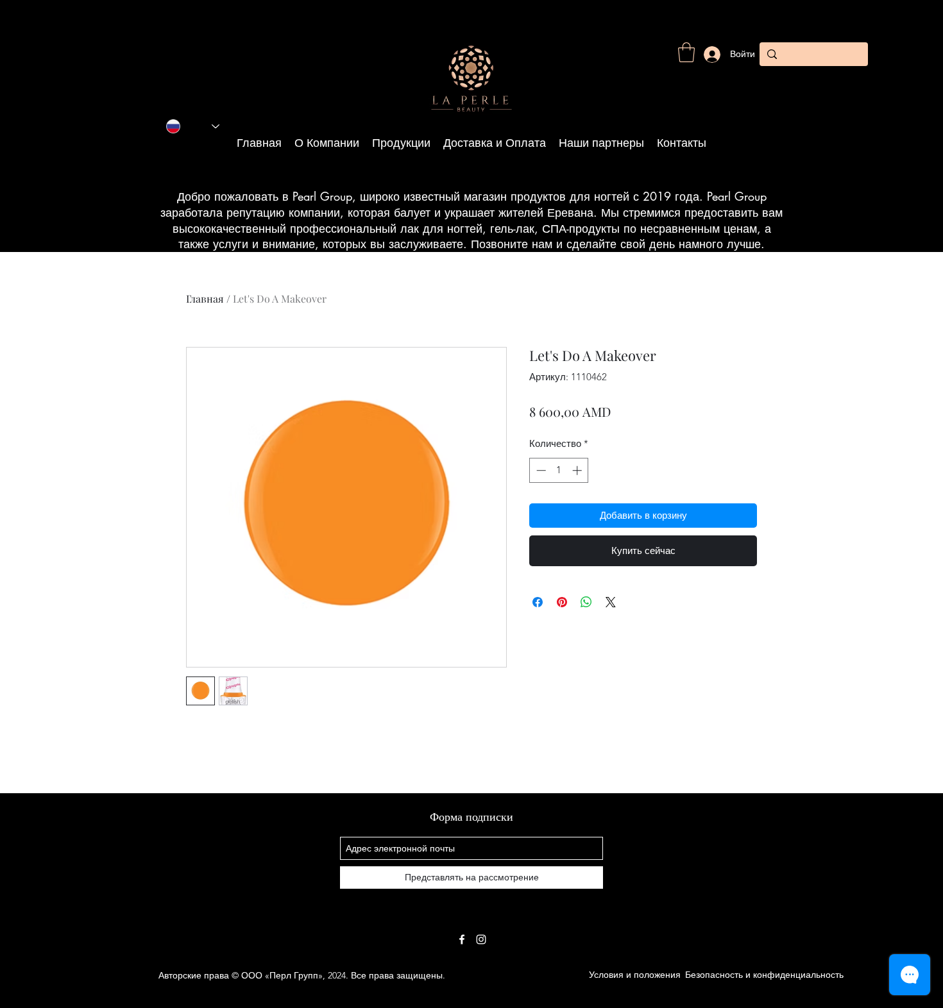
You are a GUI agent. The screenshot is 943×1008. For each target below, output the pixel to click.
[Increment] (578, 470)
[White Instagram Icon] (481, 939)
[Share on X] (610, 602)
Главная (205, 298)
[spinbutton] (559, 470)
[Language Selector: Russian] (192, 126)
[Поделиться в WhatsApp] (586, 602)
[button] (686, 52)
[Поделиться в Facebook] (537, 602)
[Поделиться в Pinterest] (562, 602)
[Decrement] (539, 470)
